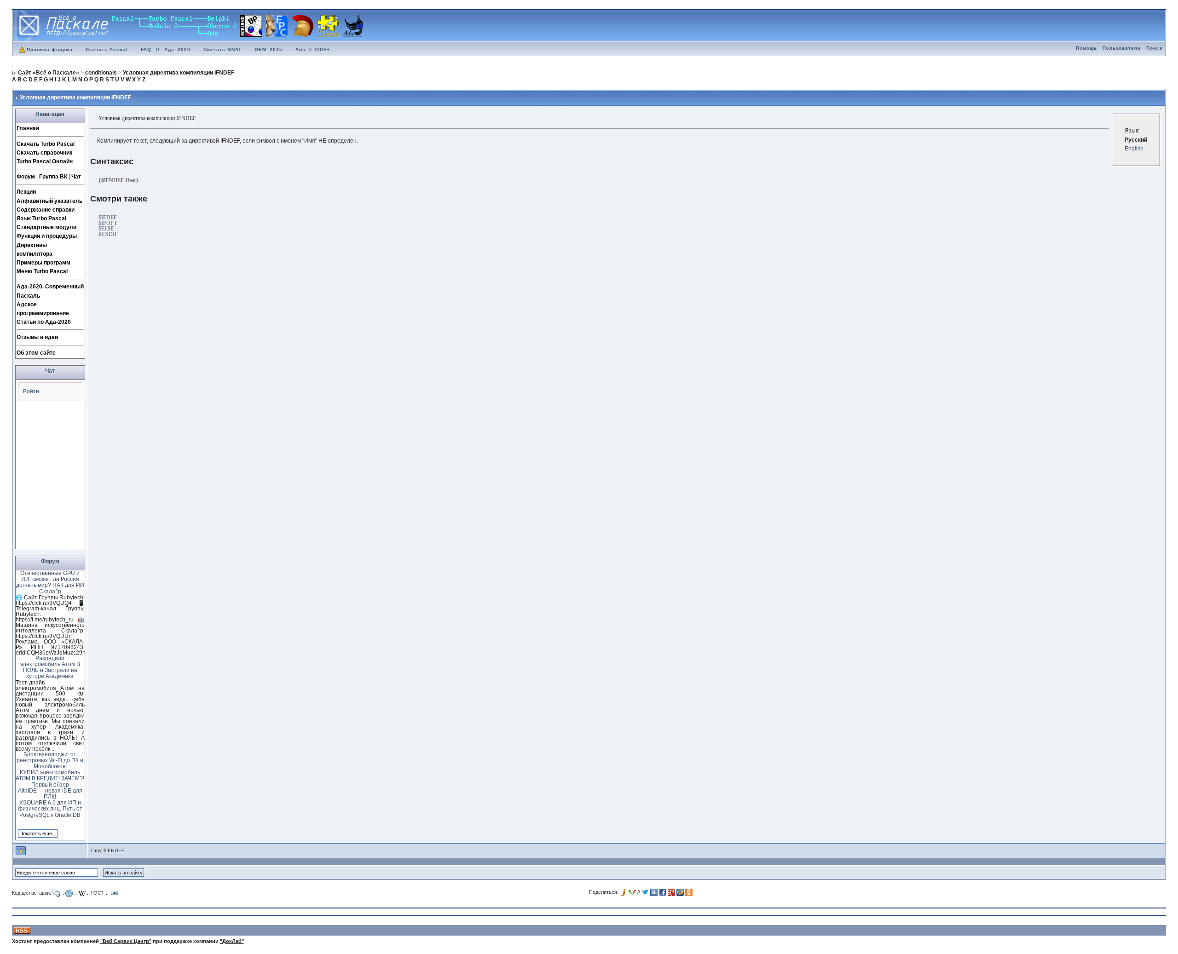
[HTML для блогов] (69, 893)
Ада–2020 (177, 49)
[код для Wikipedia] (82, 893)
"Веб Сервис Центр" (125, 941)
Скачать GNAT (222, 49)
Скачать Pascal (107, 49)
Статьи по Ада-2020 (44, 322)
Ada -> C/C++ (312, 49)
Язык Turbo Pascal (41, 218)
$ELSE (106, 228)
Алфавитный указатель (49, 201)
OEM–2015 (268, 49)
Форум (26, 176)
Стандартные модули (46, 227)
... (54, 749)
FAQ (146, 49)
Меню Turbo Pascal (42, 271)
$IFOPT (107, 223)
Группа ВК (53, 176)
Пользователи (1122, 48)
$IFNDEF (114, 850)
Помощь (1086, 48)
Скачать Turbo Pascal (46, 144)
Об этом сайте (36, 353)
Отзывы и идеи (37, 337)
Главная (28, 128)
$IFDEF (107, 217)
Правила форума (50, 49)
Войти (31, 391)
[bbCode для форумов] (56, 893)
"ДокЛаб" (232, 941)
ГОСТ (97, 893)
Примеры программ (43, 262)
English (1134, 148)
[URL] (114, 893)
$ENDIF (108, 234)
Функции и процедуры (47, 236)
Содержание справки (46, 210)
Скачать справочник (44, 152)
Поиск (1154, 48)
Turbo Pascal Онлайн (45, 161)
